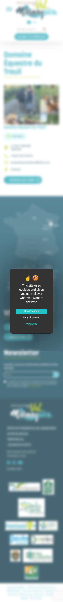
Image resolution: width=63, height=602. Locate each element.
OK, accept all (31, 311)
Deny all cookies (31, 317)
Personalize (32, 324)
